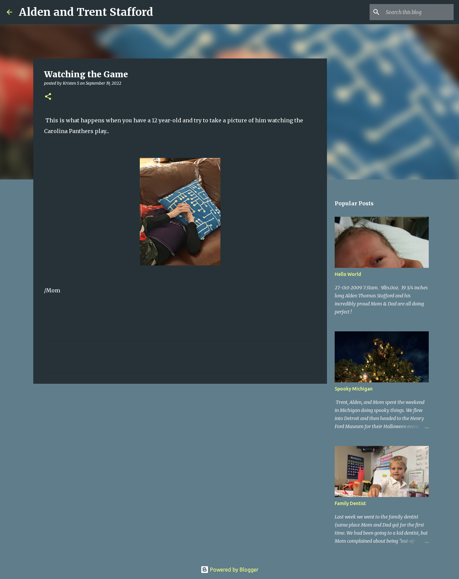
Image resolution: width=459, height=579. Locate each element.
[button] (48, 96)
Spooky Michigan (354, 388)
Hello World (348, 274)
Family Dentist (350, 503)
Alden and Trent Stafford (86, 12)
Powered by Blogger (233, 570)
